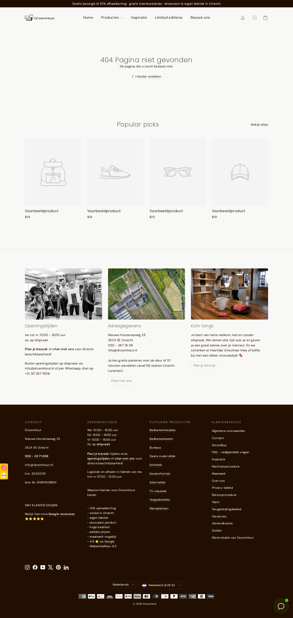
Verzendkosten (222, 523)
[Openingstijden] (63, 294)
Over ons (218, 481)
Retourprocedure (224, 495)
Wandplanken (159, 508)
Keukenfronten (160, 474)
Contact (218, 438)
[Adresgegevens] (146, 294)
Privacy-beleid (222, 488)
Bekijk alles (259, 124)
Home (88, 17)
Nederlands (121, 585)
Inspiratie (139, 17)
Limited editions (168, 17)
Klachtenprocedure (226, 466)
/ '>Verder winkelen (146, 76)
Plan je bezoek (204, 365)
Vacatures (219, 516)
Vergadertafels (159, 500)
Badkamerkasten (161, 439)
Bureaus (155, 448)
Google (109, 541)
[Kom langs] (229, 294)
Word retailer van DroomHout (233, 538)
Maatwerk (219, 474)
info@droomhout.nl (39, 465)
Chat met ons (121, 381)
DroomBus (219, 445)
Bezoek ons (200, 17)
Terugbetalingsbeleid (226, 509)
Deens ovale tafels (162, 456)
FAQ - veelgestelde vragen (230, 452)
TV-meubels (158, 491)
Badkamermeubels (162, 430)
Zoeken (217, 530)
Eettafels (155, 465)
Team (215, 502)
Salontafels (157, 482)
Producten (110, 17)
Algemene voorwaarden (228, 431)
